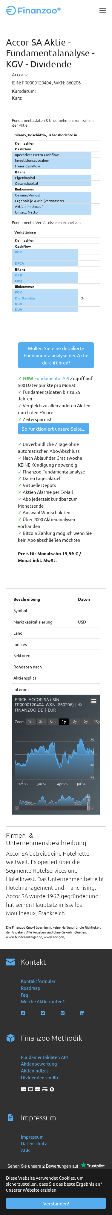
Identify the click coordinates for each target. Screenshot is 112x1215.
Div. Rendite (25, 298)
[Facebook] (23, 1013)
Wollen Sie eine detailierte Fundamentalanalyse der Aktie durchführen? (56, 355)
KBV (18, 303)
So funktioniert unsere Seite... (53, 429)
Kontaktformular (38, 981)
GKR (18, 275)
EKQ (18, 280)
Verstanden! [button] (56, 1203)
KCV (18, 251)
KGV (18, 292)
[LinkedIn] (82, 1013)
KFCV (19, 263)
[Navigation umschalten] (102, 10)
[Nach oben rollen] (99, 1202)
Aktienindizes (35, 1070)
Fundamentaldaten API (44, 1057)
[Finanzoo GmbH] (34, 10)
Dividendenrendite (40, 1077)
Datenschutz (34, 1143)
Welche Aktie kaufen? (43, 1001)
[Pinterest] (63, 1013)
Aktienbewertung (39, 1063)
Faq (24, 995)
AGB (25, 1150)
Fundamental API (52, 378)
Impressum (32, 1137)
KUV (18, 309)
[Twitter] (43, 1013)
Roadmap (30, 988)
